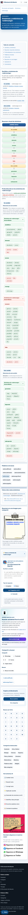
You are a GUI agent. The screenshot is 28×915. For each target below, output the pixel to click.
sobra (8, 268)
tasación (9, 422)
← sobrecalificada (7, 678)
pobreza (16, 336)
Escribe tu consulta (8, 568)
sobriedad (9, 280)
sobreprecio (6, 110)
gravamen (11, 108)
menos (8, 325)
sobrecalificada (7, 469)
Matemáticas (7, 760)
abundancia (9, 245)
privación (16, 339)
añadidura (11, 86)
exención (18, 432)
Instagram (3, 879)
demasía (16, 86)
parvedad (16, 330)
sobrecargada (6, 480)
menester (9, 322)
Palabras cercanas (9, 54)
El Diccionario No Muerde (7, 889)
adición (19, 229)
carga (8, 393)
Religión (17, 763)
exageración (17, 265)
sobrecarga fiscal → (8, 682)
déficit (8, 314)
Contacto (3, 895)
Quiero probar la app (14, 639)
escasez (19, 100)
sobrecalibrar (17, 469)
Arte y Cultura (15, 749)
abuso (13, 268)
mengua (16, 322)
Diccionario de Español (8, 8)
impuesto (16, 108)
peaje (13, 420)
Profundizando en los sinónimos (13, 52)
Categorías (3, 898)
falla (19, 357)
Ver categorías (14, 703)
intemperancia (10, 270)
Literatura (18, 756)
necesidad (15, 328)
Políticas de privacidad (10, 911)
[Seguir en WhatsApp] (13, 852)
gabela (17, 414)
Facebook (3, 877)
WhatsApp (3, 884)
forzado (14, 425)
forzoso (9, 428)
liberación (9, 435)
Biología (6, 752)
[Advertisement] (14, 34)
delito (18, 268)
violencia (9, 273)
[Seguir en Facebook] (13, 848)
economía (14, 314)
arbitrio (14, 409)
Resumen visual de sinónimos (12, 50)
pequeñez (9, 336)
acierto (16, 361)
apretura (9, 308)
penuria (16, 333)
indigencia (9, 319)
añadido (9, 234)
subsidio (19, 420)
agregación (9, 232)
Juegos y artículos (5, 900)
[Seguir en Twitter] (13, 855)
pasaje (8, 420)
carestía (9, 311)
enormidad (9, 265)
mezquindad (15, 325)
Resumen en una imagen (11, 59)
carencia (9, 249)
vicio (17, 270)
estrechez (9, 317)
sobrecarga (5, 10)
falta (23, 100)
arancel (8, 409)
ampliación (17, 232)
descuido (9, 357)
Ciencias (13, 752)
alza (8, 445)
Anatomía (6, 749)
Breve (17, 586)
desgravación (10, 432)
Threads (3, 887)
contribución (10, 414)
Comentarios (8, 64)
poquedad (9, 339)
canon (8, 411)
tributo (8, 398)
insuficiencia (17, 319)
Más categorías (8, 767)
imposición (14, 393)
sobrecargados (7, 483)
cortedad (15, 311)
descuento (9, 455)
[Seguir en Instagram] (13, 845)
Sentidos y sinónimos (10, 47)
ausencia (9, 351)
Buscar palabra (14, 699)
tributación (16, 422)
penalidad (9, 333)
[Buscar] (21, 2)
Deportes (20, 752)
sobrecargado (16, 480)
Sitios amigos (4, 902)
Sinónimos (17, 8)
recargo (9, 451)
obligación (16, 396)
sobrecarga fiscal (16, 476)
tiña (8, 341)
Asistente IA (8, 62)
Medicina (16, 760)
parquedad (9, 330)
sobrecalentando (7, 472)
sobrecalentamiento (19, 472)
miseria (8, 328)
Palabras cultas (8, 763)
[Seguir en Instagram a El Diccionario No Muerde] (14, 823)
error (14, 357)
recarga (5, 88)
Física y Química (8, 756)
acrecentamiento (11, 229)
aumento (15, 234)
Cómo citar (7, 57)
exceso (21, 86)
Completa (8, 586)
